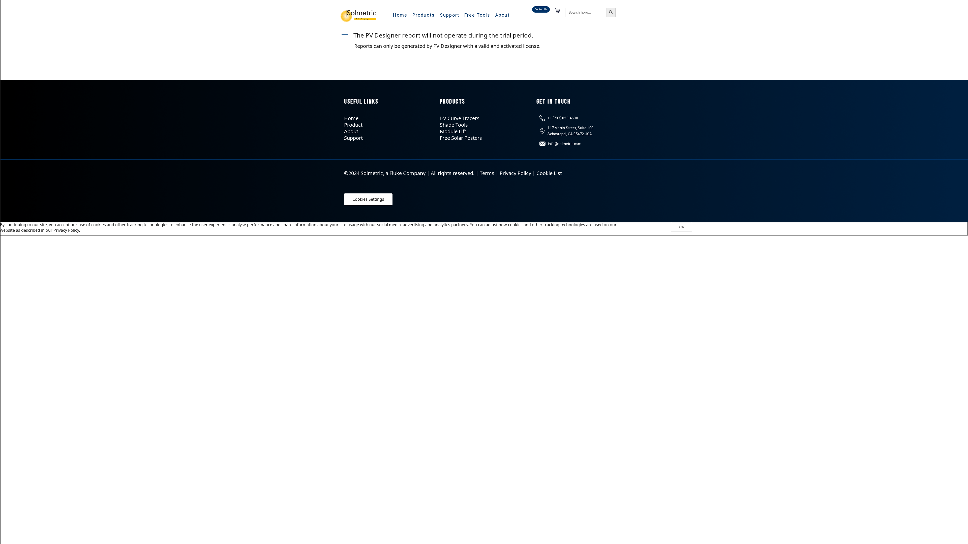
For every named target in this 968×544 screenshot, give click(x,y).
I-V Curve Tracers (459, 118)
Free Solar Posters (461, 137)
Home (400, 15)
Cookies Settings (368, 199)
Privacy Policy (515, 173)
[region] (484, 228)
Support (449, 15)
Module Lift (453, 131)
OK (681, 226)
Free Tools (477, 15)
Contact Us (541, 9)
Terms (487, 173)
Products (423, 15)
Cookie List (549, 173)
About (502, 15)
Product (353, 124)
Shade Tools (454, 124)
